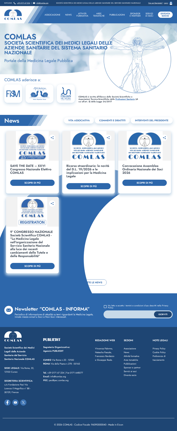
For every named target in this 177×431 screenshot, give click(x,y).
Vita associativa (79, 120)
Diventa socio (165, 14)
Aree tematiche (131, 360)
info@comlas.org (42, 3)
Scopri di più (32, 182)
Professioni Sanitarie (125, 99)
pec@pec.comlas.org (55, 380)
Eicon (120, 424)
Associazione (130, 348)
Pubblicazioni (130, 363)
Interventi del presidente (151, 120)
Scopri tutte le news (88, 282)
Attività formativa (131, 356)
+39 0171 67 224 (23, 3)
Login (166, 3)
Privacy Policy (159, 348)
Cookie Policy (159, 352)
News (126, 352)
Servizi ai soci (130, 371)
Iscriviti (162, 314)
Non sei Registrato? (155, 3)
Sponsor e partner (132, 367)
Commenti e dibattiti (112, 120)
